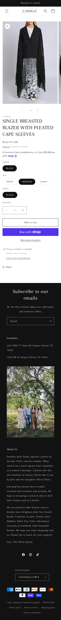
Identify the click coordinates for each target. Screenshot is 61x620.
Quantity (7, 202)
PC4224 (10, 195)
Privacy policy (15, 607)
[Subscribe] (50, 321)
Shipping (6, 147)
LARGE (45, 182)
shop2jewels (18, 602)
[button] (7, 11)
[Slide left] (23, 110)
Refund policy (49, 602)
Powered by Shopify (32, 602)
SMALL (11, 182)
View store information (18, 258)
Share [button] (9, 267)
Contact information (32, 613)
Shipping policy (48, 607)
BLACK (9, 168)
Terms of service (31, 607)
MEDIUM (27, 181)
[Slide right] (38, 110)
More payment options (31, 240)
